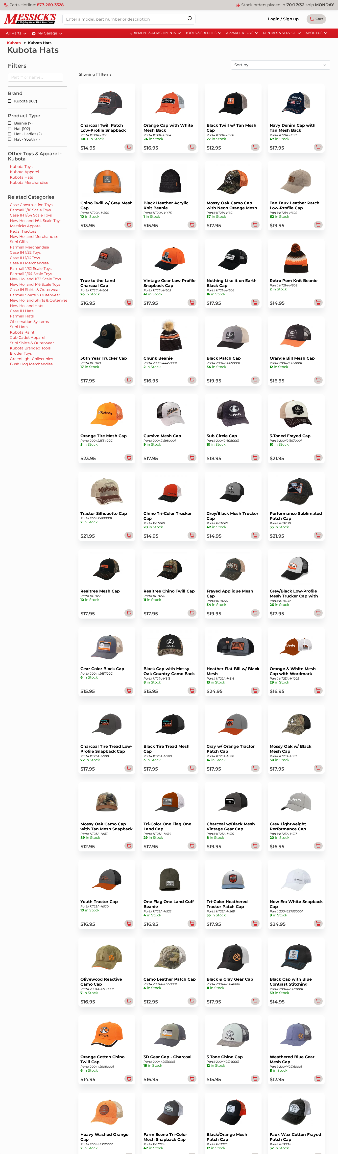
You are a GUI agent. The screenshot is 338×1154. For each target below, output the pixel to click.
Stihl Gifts (18, 241)
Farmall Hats (22, 316)
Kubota (14, 42)
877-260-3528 (50, 4)
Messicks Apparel (26, 225)
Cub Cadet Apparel (27, 337)
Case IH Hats (21, 311)
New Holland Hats (26, 305)
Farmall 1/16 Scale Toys (30, 210)
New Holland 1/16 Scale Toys (35, 284)
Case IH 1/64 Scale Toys (31, 215)
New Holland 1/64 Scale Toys (35, 220)
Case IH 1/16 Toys (25, 257)
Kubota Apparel (24, 171)
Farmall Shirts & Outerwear (35, 295)
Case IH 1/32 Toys (25, 252)
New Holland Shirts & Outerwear (40, 300)
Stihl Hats (18, 326)
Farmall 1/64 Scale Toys (31, 273)
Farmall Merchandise (29, 247)
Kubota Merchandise (29, 182)
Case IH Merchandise (29, 263)
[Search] (189, 18)
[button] (316, 19)
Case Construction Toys (31, 204)
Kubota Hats (21, 177)
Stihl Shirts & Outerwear (32, 343)
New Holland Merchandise (34, 236)
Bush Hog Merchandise (31, 364)
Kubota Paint (22, 332)
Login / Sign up (283, 19)
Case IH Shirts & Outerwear (35, 289)
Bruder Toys (21, 353)
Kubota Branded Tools (30, 348)
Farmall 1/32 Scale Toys (30, 268)
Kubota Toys (21, 166)
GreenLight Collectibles (31, 358)
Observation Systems (29, 321)
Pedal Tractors (23, 231)
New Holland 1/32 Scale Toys (35, 279)
